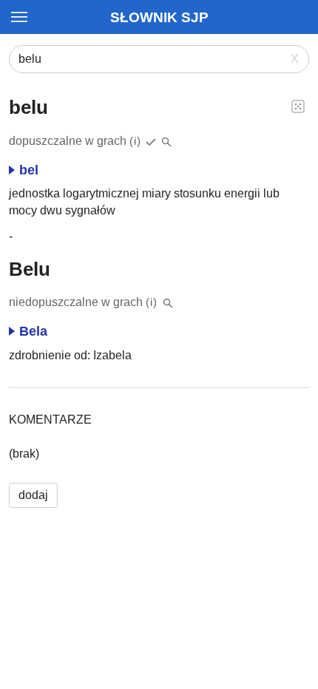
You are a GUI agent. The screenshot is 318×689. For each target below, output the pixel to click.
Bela (33, 331)
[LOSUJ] (298, 106)
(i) (135, 141)
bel (28, 170)
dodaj (33, 495)
